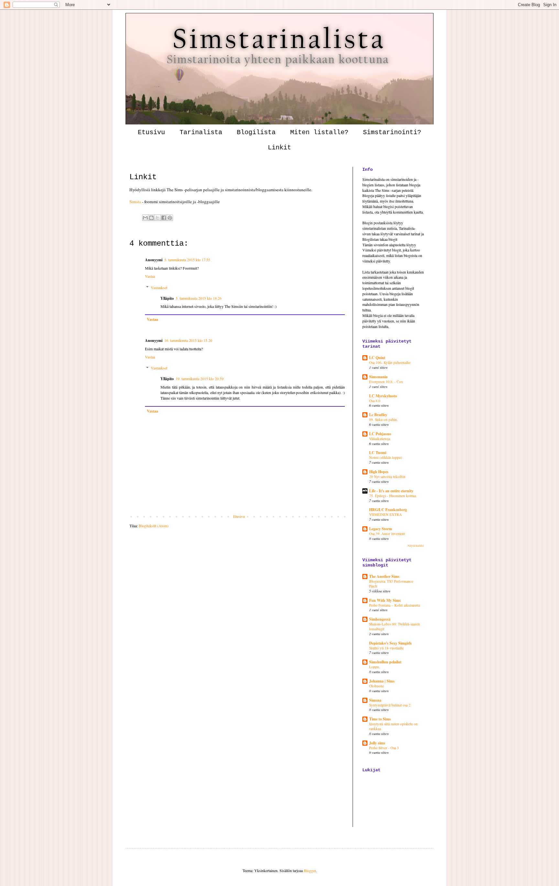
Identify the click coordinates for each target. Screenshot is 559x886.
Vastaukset (159, 287)
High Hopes (379, 471)
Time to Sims (380, 719)
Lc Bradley (378, 414)
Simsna (375, 700)
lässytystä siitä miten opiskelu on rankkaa (393, 726)
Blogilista (256, 132)
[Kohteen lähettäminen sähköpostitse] (145, 218)
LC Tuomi (377, 452)
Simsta (135, 201)
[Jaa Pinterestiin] (170, 218)
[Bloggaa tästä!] (151, 218)
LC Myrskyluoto (383, 396)
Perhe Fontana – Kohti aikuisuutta (394, 605)
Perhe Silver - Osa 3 (384, 747)
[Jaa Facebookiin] (163, 218)
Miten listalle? (319, 132)
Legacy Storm (380, 528)
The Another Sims (384, 576)
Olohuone (376, 685)
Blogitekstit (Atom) (154, 525)
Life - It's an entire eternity (391, 491)
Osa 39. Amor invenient (387, 533)
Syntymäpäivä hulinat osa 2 (390, 705)
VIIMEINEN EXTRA (385, 514)
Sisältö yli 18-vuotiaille (386, 648)
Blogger (310, 870)
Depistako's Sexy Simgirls (390, 643)
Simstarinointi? (392, 132)
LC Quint (377, 357)
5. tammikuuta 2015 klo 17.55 (187, 259)
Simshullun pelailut (385, 662)
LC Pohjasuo (380, 434)
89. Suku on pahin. (383, 419)
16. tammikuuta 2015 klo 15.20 (188, 340)
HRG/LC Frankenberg (388, 509)
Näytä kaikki (416, 546)
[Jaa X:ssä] (157, 218)
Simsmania (378, 376)
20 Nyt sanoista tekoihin (387, 476)
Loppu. (374, 666)
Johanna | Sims (382, 681)
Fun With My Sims (385, 600)
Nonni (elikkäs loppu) (385, 457)
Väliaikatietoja (379, 438)
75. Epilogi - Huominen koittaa (392, 495)
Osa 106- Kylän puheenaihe (390, 362)
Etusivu (151, 132)
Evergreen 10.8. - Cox (386, 381)
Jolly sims (377, 743)
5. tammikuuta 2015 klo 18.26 (199, 298)
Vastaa (150, 276)
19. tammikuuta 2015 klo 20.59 (200, 378)
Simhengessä (379, 619)
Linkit (279, 147)
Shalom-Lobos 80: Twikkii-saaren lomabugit (394, 626)
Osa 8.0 (374, 400)
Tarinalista (201, 132)
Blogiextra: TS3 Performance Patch (391, 584)
